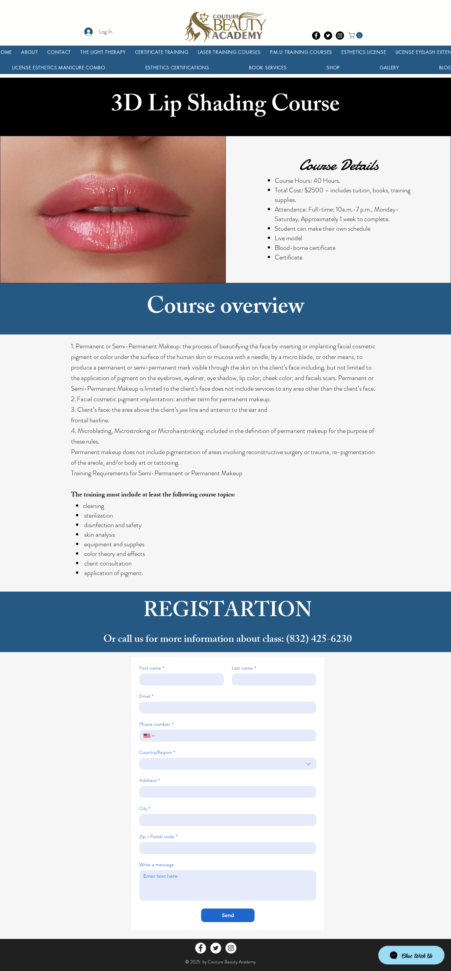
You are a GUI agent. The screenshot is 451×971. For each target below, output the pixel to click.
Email (146, 696)
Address (149, 780)
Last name (244, 668)
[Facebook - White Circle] (200, 948)
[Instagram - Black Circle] (340, 35)
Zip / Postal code (158, 836)
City (145, 808)
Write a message (156, 865)
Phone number (156, 724)
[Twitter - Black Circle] (328, 35)
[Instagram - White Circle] (231, 948)
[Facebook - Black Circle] (316, 35)
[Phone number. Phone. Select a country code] (149, 735)
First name (151, 668)
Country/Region (157, 752)
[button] (356, 35)
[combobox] (227, 764)
